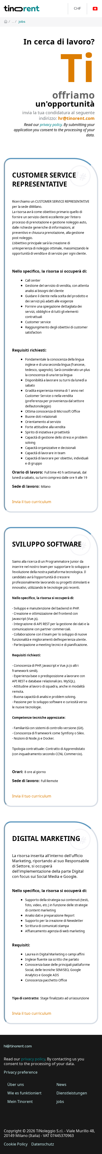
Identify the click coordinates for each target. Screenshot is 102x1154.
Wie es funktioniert (24, 1093)
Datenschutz (42, 1144)
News (61, 1084)
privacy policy (51, 124)
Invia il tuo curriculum (31, 501)
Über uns (15, 1084)
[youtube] (48, 1116)
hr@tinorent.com (76, 118)
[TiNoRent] (22, 8)
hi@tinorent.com (18, 1046)
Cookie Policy (16, 1144)
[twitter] (22, 1116)
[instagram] (35, 1116)
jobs (60, 1101)
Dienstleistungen (71, 1093)
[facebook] (8, 1116)
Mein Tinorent (20, 1101)
